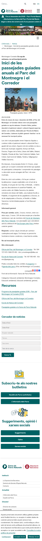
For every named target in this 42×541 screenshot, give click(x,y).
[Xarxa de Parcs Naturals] (16, 11)
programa (30, 264)
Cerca (6, 355)
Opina (20, 439)
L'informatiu (5, 44)
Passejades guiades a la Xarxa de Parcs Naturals (19, 307)
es (38, 4)
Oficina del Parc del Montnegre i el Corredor (17, 249)
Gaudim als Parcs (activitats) (20, 395)
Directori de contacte (9, 507)
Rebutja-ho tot (34, 537)
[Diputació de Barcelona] (20, 466)
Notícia (14, 44)
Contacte (6, 486)
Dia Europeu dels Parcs (25, 223)
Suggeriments (20, 433)
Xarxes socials (20, 446)
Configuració (6, 537)
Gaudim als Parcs (8, 498)
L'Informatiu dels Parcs (20, 401)
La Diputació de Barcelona (11, 480)
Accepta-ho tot (19, 537)
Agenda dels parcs (8, 266)
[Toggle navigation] (38, 11)
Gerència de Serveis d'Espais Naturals (14, 483)
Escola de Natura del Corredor (12, 257)
